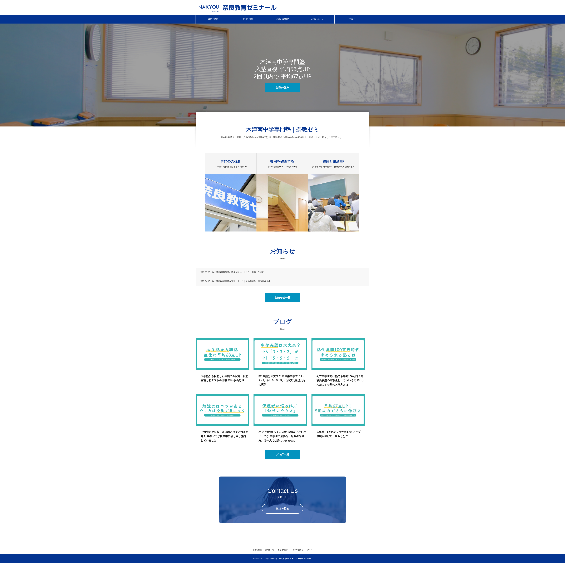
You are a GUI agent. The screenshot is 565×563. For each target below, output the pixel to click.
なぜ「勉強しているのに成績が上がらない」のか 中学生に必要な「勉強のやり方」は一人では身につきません (282, 436)
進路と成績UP (282, 19)
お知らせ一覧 (282, 297)
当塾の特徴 (213, 19)
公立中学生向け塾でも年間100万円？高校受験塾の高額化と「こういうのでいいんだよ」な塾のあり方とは (340, 380)
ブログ (352, 19)
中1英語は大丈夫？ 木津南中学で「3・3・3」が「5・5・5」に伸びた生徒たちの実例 (282, 380)
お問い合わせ (317, 19)
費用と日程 (248, 19)
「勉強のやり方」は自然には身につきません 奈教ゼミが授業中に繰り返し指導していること (224, 436)
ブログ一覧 (282, 454)
